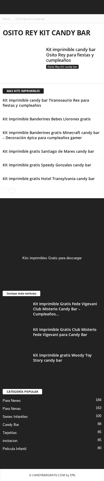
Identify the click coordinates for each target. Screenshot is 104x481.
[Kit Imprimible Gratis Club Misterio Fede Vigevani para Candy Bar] (16, 337)
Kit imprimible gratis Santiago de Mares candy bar (48, 151)
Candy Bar (11, 425)
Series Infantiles (15, 417)
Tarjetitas (10, 433)
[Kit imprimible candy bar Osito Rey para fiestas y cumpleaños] (22, 62)
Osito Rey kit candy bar (62, 66)
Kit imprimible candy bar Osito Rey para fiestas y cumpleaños (71, 55)
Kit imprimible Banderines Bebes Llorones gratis (47, 118)
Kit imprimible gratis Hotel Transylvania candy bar (49, 178)
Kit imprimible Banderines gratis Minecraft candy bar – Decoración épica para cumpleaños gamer (51, 135)
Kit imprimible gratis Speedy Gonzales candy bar (47, 164)
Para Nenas (12, 409)
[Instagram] (52, 268)
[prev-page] (5, 190)
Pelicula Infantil (14, 449)
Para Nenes (12, 401)
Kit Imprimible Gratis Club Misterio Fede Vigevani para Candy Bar (65, 332)
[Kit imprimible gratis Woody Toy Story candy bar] (16, 363)
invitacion (10, 441)
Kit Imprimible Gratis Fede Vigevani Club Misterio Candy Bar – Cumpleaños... (65, 308)
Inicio (6, 19)
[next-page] (12, 190)
